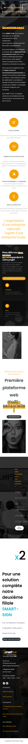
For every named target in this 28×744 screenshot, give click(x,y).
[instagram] (4, 683)
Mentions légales (8, 692)
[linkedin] (7, 683)
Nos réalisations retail (9, 726)
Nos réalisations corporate (11, 731)
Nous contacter (7, 697)
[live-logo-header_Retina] (4, 3)
